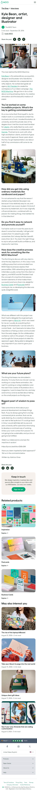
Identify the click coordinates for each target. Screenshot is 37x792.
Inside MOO (9, 33)
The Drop (5, 8)
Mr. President (13, 86)
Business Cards (7, 285)
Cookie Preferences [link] (25, 784)
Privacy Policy (19, 782)
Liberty (6, 127)
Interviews (15, 8)
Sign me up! (18, 489)
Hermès (4, 132)
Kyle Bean (5, 76)
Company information (12, 784)
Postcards (21, 285)
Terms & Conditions (9, 782)
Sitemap (31, 782)
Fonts (25, 782)
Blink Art (17, 320)
